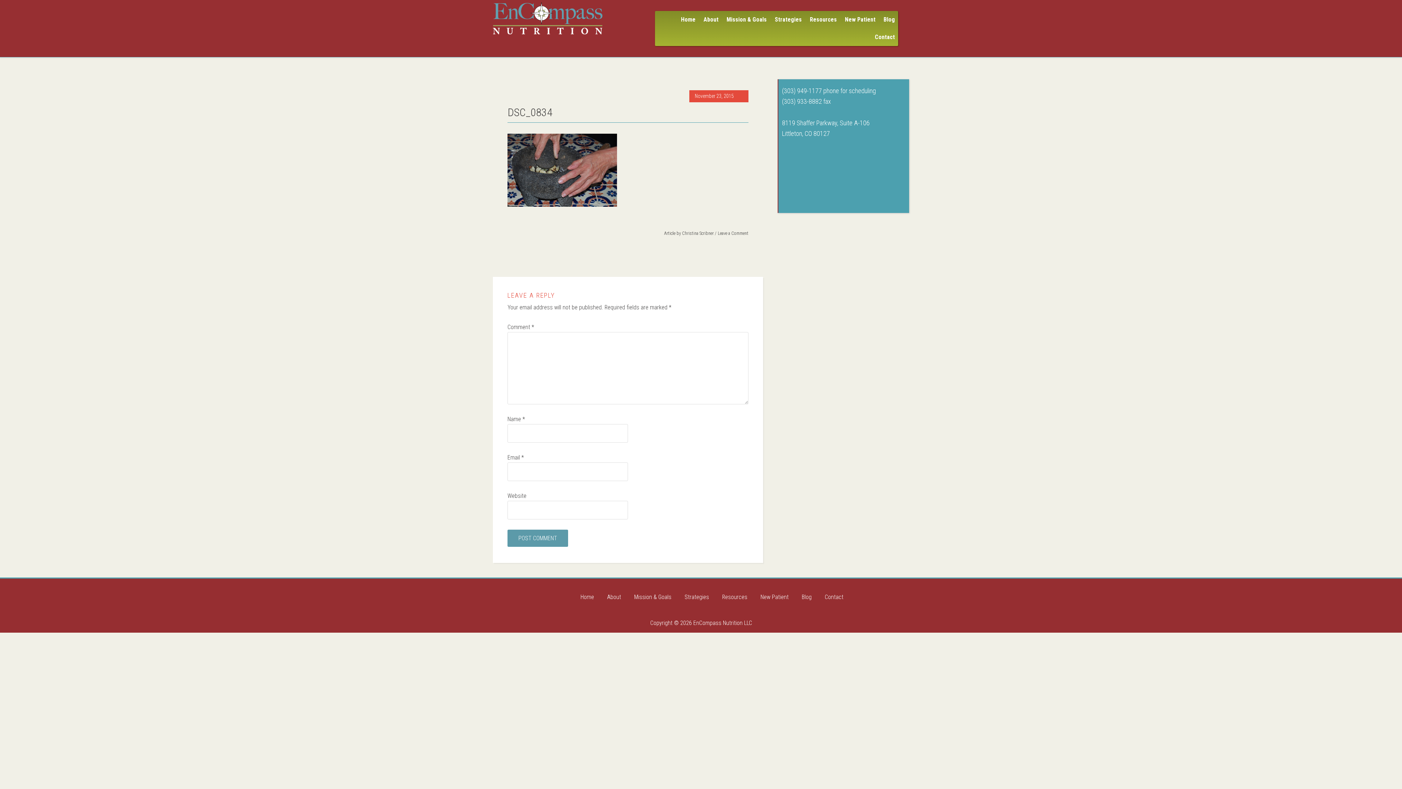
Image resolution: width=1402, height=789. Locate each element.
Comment (520, 327)
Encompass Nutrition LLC (547, 18)
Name (516, 419)
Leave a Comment (733, 233)
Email (515, 457)
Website (516, 495)
